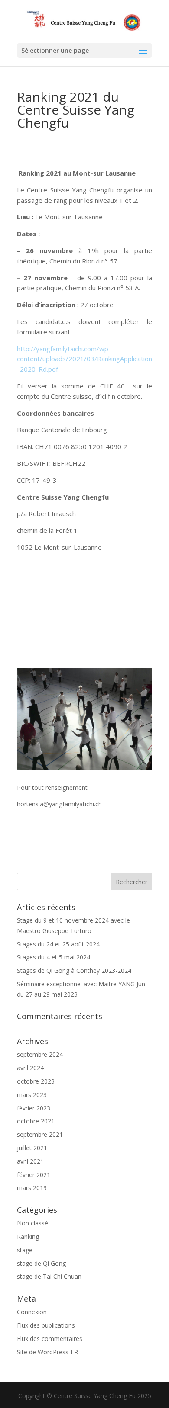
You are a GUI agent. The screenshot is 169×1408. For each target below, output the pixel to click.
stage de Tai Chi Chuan (49, 1276)
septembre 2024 (40, 1054)
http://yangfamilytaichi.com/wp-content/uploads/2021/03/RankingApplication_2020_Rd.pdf (84, 359)
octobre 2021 (36, 1121)
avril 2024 (30, 1068)
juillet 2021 (32, 1148)
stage (24, 1250)
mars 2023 (32, 1094)
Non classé (32, 1223)
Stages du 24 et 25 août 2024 (58, 944)
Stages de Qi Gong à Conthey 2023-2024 (74, 970)
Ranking (28, 1236)
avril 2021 (30, 1161)
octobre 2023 (36, 1081)
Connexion (32, 1312)
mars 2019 (32, 1187)
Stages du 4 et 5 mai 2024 (53, 957)
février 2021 (33, 1175)
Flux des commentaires (49, 1338)
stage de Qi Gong (41, 1263)
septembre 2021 (40, 1134)
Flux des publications (46, 1325)
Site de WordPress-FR (47, 1352)
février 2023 (33, 1108)
